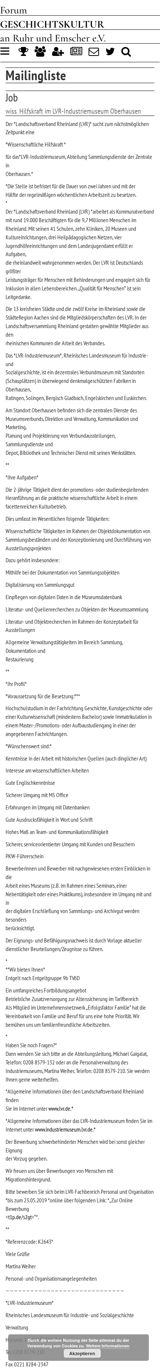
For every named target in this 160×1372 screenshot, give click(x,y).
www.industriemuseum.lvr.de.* (65, 1129)
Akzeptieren (82, 1353)
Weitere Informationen (107, 1346)
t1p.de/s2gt (20, 1217)
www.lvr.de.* (60, 1108)
